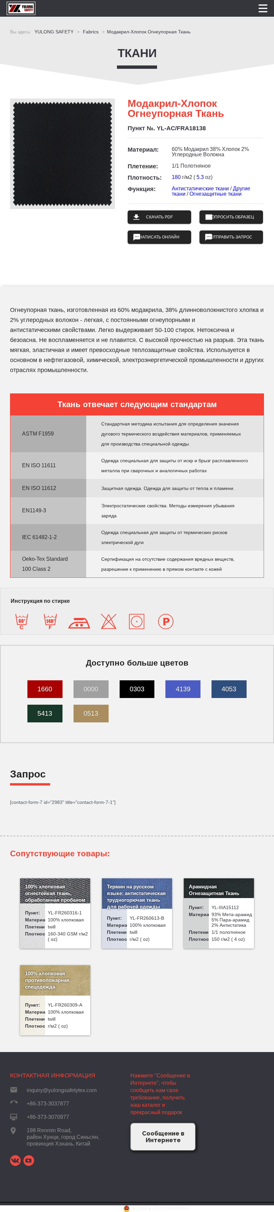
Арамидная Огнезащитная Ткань (214, 890)
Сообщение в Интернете (163, 1137)
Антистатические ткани (200, 188)
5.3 (200, 177)
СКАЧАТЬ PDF (159, 217)
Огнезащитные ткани (215, 194)
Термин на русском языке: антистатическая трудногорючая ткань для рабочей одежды (136, 896)
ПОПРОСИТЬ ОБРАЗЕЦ (231, 217)
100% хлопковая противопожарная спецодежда (47, 980)
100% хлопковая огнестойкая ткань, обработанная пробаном (55, 893)
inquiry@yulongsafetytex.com (62, 1090)
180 (176, 177)
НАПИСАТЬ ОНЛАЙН (159, 237)
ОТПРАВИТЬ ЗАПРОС (231, 237)
